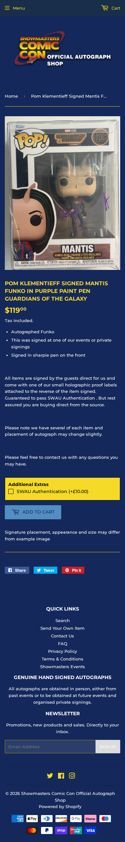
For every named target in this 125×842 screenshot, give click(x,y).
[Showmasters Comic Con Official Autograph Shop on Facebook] (61, 776)
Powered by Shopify (60, 806)
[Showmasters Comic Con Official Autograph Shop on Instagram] (72, 776)
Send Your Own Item (62, 628)
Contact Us (62, 635)
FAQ (62, 643)
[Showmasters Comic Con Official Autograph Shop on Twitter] (50, 776)
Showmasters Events (62, 666)
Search (62, 620)
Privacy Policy (62, 651)
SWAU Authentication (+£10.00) (52, 491)
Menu (19, 8)
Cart (115, 8)
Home (11, 96)
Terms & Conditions (62, 658)
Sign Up (108, 746)
